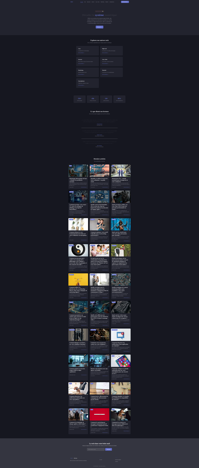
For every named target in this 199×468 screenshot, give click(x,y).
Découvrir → (99, 27)
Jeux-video (97, 1)
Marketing (102, 1)
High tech (88, 1)
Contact (116, 461)
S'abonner (108, 449)
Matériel (106, 1)
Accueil (81, 1)
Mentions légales (118, 459)
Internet (93, 1)
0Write (75, 458)
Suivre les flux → (125, 1)
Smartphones (112, 1)
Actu (85, 1)
